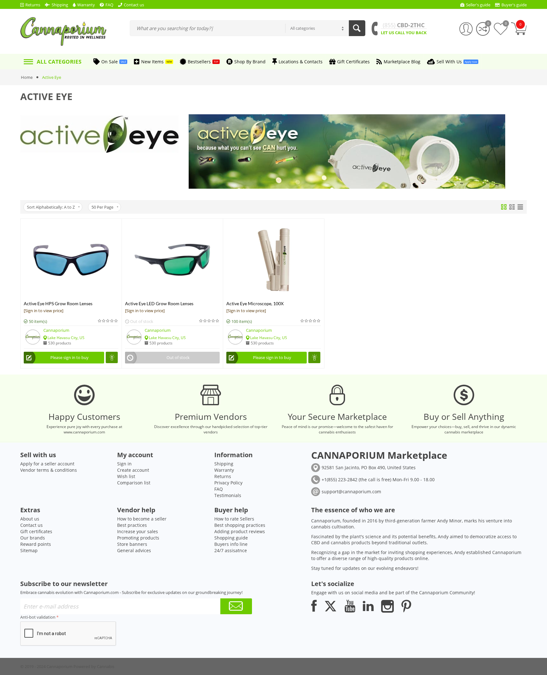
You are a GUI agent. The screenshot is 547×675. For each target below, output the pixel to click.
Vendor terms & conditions (48, 470)
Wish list (126, 476)
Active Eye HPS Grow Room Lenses (58, 303)
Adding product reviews (239, 531)
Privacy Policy (228, 483)
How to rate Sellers (234, 519)
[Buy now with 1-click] (112, 357)
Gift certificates (36, 531)
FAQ (218, 489)
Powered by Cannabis (93, 666)
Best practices (132, 525)
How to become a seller (142, 519)
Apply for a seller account (47, 464)
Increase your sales (137, 531)
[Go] (236, 606)
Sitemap (29, 550)
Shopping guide (231, 538)
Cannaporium (56, 330)
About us (29, 519)
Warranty (224, 470)
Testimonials (227, 495)
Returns (222, 476)
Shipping (223, 464)
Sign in (124, 464)
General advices (134, 550)
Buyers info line (231, 544)
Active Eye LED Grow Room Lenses (159, 303)
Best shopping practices (239, 525)
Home (27, 77)
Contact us (31, 525)
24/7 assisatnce (230, 550)
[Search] (357, 28)
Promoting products (138, 538)
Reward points (35, 544)
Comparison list (133, 483)
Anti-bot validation (37, 617)
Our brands (32, 538)
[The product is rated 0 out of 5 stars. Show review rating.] (108, 321)
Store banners (132, 544)
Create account (133, 470)
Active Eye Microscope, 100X (255, 303)
